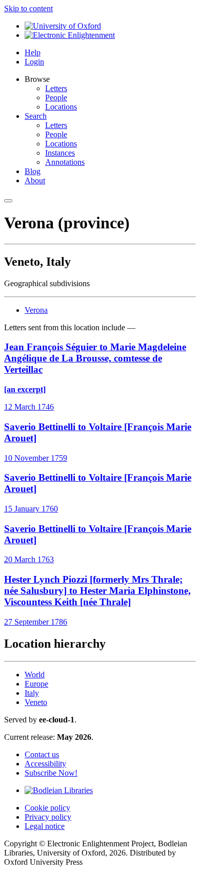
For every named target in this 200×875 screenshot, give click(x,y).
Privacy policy (48, 817)
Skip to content (28, 8)
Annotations (65, 162)
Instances (60, 152)
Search (36, 116)
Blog (33, 171)
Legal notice (45, 826)
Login (34, 61)
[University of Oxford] (63, 26)
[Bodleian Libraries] (59, 790)
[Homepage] (70, 35)
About (35, 180)
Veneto (36, 702)
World (35, 674)
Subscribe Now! (51, 773)
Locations (61, 106)
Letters (56, 88)
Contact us (42, 754)
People (56, 97)
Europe (36, 683)
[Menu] (8, 200)
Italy (32, 693)
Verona (36, 310)
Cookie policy (47, 807)
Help (33, 52)
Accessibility (45, 763)
